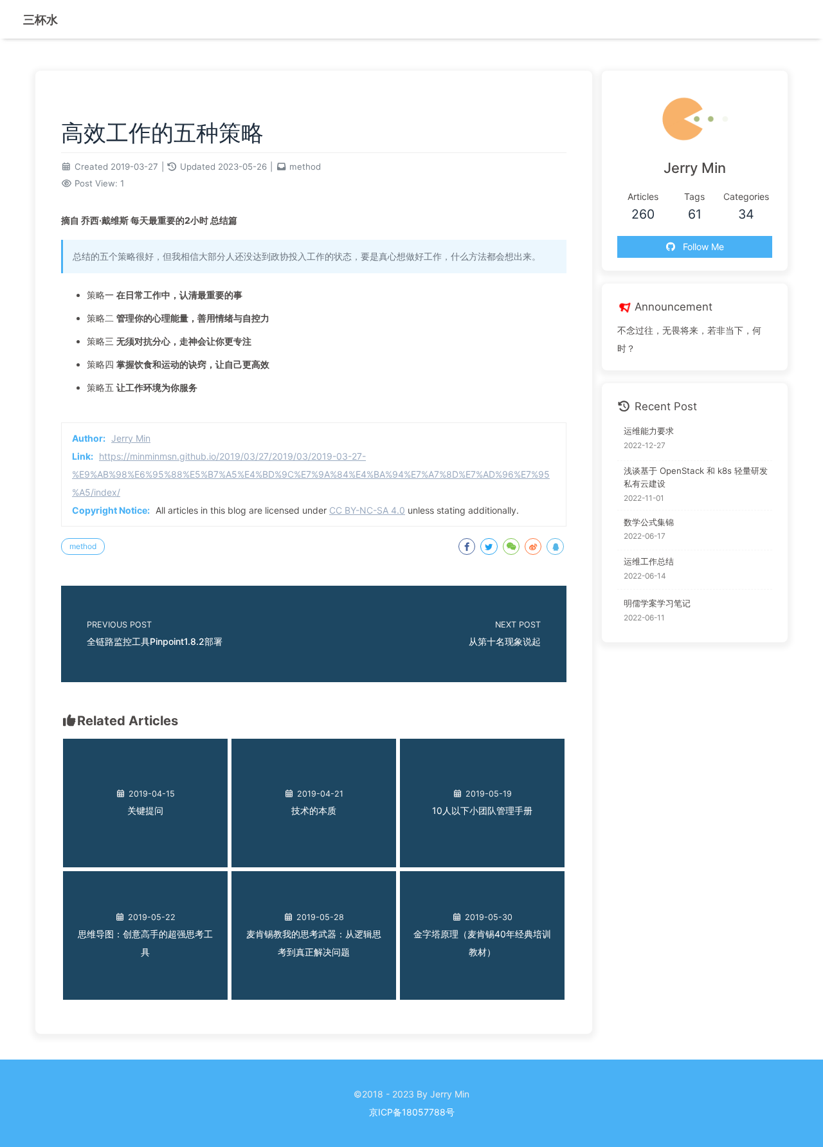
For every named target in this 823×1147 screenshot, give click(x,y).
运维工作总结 (649, 561)
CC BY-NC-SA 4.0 (367, 510)
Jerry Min (130, 438)
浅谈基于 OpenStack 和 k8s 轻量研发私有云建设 (696, 477)
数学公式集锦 (649, 522)
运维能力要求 (649, 431)
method (305, 166)
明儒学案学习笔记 (657, 603)
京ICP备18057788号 (412, 1111)
